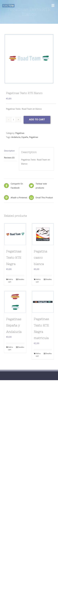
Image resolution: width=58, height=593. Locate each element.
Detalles (21, 279)
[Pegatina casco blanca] (43, 234)
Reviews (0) (9, 157)
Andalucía (15, 137)
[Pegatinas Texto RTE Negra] (15, 234)
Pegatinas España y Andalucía (14, 325)
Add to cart (37, 119)
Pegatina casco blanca (40, 257)
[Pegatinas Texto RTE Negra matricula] (43, 302)
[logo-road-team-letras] (8, 5)
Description (9, 150)
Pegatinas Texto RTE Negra (13, 257)
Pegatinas (19, 133)
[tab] (10, 150)
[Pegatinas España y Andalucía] (15, 302)
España (24, 137)
